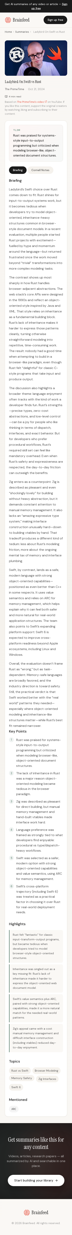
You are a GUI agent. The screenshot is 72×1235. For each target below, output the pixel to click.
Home (8, 32)
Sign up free (55, 20)
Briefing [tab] (18, 170)
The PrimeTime (14, 89)
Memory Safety (21, 1078)
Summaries (22, 32)
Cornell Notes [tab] (40, 170)
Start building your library (33, 1180)
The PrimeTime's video (31, 102)
